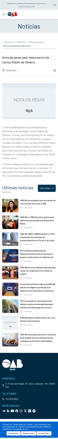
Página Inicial (9, 42)
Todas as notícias (35, 42)
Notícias (21, 42)
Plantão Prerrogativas (15, 3)
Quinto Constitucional (27, 6)
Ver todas (45, 188)
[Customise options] (55, 5)
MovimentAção (30, 3)
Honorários (41, 3)
